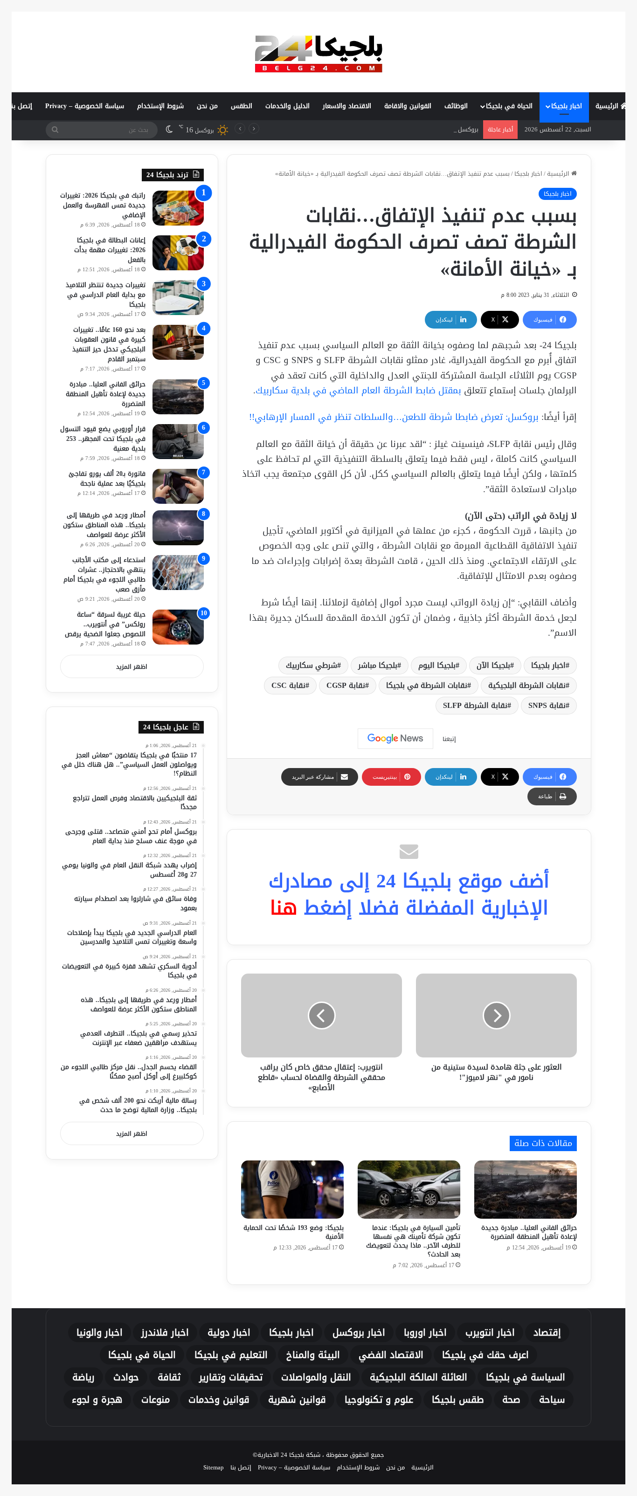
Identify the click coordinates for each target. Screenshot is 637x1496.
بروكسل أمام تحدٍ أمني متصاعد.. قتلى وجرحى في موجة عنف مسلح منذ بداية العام (370, 129)
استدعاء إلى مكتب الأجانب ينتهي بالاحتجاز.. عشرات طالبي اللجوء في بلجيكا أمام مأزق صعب (104, 575)
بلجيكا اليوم (437, 665)
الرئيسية (608, 106)
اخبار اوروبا (425, 1332)
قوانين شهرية (297, 1399)
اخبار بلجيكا (566, 106)
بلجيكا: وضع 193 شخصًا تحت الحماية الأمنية (293, 1232)
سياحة (552, 1399)
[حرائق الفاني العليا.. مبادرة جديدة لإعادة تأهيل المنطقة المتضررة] (525, 1189)
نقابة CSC (288, 685)
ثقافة (169, 1377)
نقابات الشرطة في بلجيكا (426, 685)
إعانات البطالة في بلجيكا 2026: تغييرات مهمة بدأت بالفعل (109, 250)
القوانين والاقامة (407, 106)
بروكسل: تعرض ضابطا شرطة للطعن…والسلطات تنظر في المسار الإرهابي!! (394, 417)
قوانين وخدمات (218, 1399)
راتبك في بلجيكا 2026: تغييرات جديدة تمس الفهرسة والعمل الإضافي (102, 205)
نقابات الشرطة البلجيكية (527, 685)
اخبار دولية (229, 1332)
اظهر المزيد (131, 667)
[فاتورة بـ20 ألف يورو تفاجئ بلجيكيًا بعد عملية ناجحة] (178, 486)
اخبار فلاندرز (165, 1332)
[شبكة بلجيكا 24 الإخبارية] (318, 51)
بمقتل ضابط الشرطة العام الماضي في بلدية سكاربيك (358, 390)
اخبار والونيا (99, 1332)
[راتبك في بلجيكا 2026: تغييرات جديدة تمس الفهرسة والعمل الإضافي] (178, 208)
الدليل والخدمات (287, 106)
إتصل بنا (20, 106)
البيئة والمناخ (313, 1355)
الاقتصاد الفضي (391, 1355)
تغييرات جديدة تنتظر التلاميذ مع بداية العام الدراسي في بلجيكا (105, 295)
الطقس (241, 106)
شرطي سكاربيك (311, 665)
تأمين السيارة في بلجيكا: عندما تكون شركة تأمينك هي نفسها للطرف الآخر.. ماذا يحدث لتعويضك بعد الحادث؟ (413, 1241)
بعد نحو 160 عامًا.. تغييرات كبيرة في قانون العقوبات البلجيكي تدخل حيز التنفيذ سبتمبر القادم (108, 344)
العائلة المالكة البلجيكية (418, 1377)
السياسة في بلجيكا (525, 1377)
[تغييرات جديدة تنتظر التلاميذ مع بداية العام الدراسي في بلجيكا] (178, 297)
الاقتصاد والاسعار (347, 106)
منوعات (155, 1399)
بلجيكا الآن (493, 665)
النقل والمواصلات (316, 1377)
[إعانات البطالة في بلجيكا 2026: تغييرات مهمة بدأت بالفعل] (178, 252)
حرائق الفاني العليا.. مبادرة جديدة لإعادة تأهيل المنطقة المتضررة (529, 1232)
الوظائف (456, 106)
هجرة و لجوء (97, 1399)
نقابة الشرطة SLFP (475, 705)
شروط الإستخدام (160, 106)
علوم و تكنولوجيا (379, 1399)
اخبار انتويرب (490, 1332)
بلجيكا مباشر (377, 665)
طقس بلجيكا (458, 1399)
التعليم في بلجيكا (231, 1355)
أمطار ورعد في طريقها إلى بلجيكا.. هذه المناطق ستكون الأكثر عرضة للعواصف (104, 525)
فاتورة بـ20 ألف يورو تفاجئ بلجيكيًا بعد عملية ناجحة (107, 478)
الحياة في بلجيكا (509, 106)
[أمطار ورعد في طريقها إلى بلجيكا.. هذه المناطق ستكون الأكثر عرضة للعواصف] (178, 527)
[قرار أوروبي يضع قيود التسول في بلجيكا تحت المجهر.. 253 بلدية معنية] (178, 441)
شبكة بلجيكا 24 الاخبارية (288, 1455)
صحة (511, 1399)
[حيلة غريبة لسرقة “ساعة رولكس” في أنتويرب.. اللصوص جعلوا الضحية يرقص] (178, 627)
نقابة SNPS (547, 705)
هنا (284, 908)
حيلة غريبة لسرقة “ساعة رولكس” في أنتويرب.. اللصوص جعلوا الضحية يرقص (105, 624)
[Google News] (395, 738)
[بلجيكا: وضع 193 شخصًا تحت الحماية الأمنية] (292, 1189)
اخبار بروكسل (358, 1332)
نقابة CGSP (345, 685)
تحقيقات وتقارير (231, 1377)
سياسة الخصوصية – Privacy (84, 106)
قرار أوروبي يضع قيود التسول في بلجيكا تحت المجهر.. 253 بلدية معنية (102, 439)
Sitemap (213, 1467)
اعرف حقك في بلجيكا (485, 1355)
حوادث (126, 1377)
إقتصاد (547, 1332)
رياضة (83, 1377)
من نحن (207, 106)
